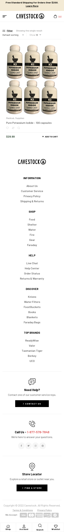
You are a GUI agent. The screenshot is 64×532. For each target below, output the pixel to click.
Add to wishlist (7, 128)
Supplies (19, 118)
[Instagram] (35, 445)
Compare (13, 128)
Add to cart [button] (51, 136)
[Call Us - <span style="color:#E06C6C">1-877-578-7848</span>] (32, 424)
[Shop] (8, 526)
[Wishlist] (56, 526)
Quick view (19, 128)
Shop (8, 529)
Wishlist (56, 529)
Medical (10, 118)
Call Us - (32, 432)
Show (32, 34)
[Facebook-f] (21, 445)
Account (24, 529)
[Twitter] (28, 445)
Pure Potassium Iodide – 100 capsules (29, 122)
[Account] (24, 526)
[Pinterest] (42, 445)
